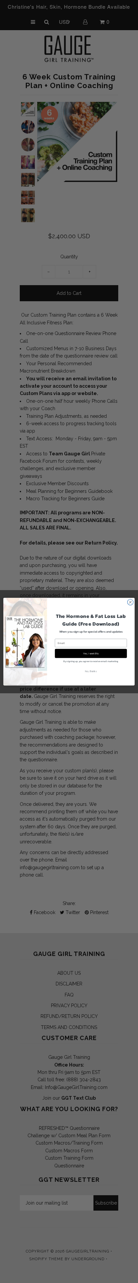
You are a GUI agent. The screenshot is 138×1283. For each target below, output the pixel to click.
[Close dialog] (130, 602)
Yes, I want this (91, 653)
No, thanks (90, 671)
